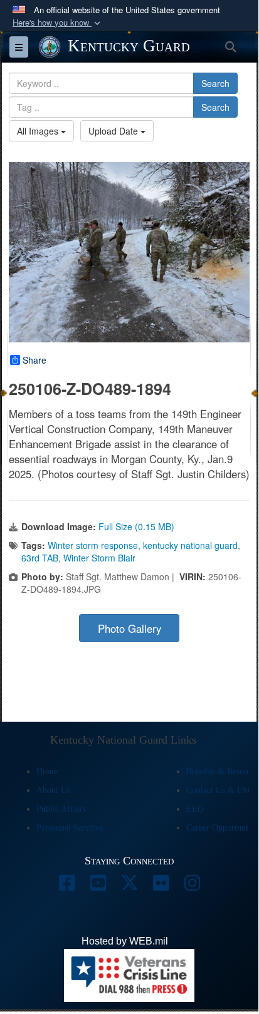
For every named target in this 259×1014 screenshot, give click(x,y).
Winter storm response (93, 545)
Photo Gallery (129, 628)
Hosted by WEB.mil (125, 941)
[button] (58, 22)
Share (34, 360)
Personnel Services (69, 827)
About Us (53, 790)
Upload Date (114, 131)
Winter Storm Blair (99, 557)
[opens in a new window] (66, 886)
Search (215, 83)
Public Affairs (61, 809)
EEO (195, 809)
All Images (39, 131)
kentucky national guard (190, 545)
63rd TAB (39, 557)
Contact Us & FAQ (220, 790)
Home (47, 771)
